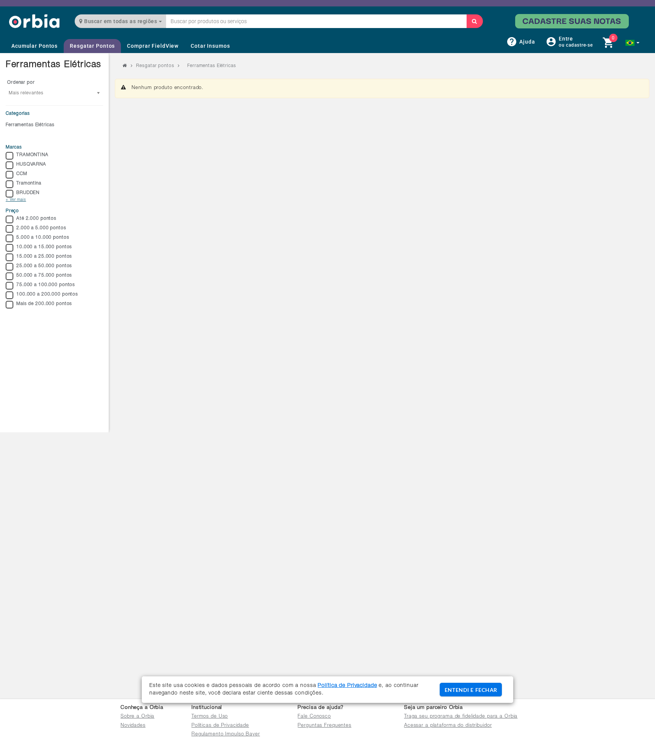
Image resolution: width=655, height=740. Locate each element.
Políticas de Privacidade (220, 725)
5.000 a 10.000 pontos (42, 237)
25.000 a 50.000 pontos (44, 266)
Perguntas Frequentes (324, 725)
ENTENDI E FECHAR (471, 690)
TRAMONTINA (32, 155)
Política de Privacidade (347, 685)
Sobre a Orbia (137, 716)
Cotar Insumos (210, 46)
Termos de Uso (209, 716)
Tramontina (28, 183)
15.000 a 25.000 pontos (44, 256)
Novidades (133, 725)
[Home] (34, 21)
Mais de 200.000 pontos (44, 304)
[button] (632, 42)
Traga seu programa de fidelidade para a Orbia (460, 716)
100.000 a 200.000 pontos (47, 294)
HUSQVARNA (31, 164)
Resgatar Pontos (92, 46)
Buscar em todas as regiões (121, 21)
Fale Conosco (314, 716)
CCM (21, 174)
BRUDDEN (27, 193)
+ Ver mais (16, 200)
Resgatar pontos (155, 66)
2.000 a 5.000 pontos (41, 228)
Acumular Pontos (34, 46)
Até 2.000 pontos (36, 218)
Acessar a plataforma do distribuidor (448, 725)
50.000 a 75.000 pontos (44, 275)
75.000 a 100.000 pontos (45, 285)
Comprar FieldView (153, 46)
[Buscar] (474, 21)
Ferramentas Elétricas (30, 125)
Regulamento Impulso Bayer (225, 734)
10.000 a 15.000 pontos (44, 247)
